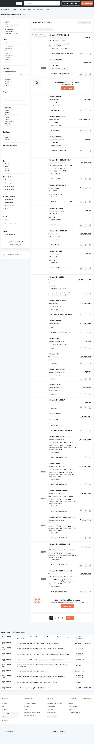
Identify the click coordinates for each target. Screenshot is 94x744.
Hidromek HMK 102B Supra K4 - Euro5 (61, 517)
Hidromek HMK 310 (6, 659)
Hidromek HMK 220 (6, 676)
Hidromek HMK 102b (55, 208)
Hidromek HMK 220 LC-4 (57, 277)
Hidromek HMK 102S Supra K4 (59, 544)
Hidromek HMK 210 (6, 665)
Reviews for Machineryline (32, 712)
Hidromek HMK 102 (6, 637)
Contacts (4, 709)
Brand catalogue (29, 715)
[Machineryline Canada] (7, 3)
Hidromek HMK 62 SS (55, 463)
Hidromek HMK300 (55, 320)
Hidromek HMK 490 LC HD (57, 231)
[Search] (26, 3)
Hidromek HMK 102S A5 (56, 369)
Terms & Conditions (30, 703)
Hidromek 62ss (53, 338)
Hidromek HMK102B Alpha (57, 490)
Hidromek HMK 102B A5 (56, 400)
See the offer (67, 606)
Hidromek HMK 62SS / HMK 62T (59, 160)
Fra (7, 720)
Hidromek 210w (53, 354)
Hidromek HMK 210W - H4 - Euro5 (60, 571)
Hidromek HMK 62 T (55, 414)
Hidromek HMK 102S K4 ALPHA (59, 436)
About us (4, 703)
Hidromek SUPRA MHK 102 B (58, 35)
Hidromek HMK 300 (55, 60)
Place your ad (67, 88)
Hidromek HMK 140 (6, 648)
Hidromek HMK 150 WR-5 (57, 300)
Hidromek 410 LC (54, 384)
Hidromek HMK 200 (6, 682)
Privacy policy (28, 706)
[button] (85, 53)
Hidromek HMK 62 (6, 654)
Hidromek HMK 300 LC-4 (57, 185)
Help (3, 706)
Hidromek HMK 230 (55, 251)
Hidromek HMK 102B (55, 137)
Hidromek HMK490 (55, 96)
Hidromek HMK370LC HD (57, 116)
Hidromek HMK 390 (6, 687)
